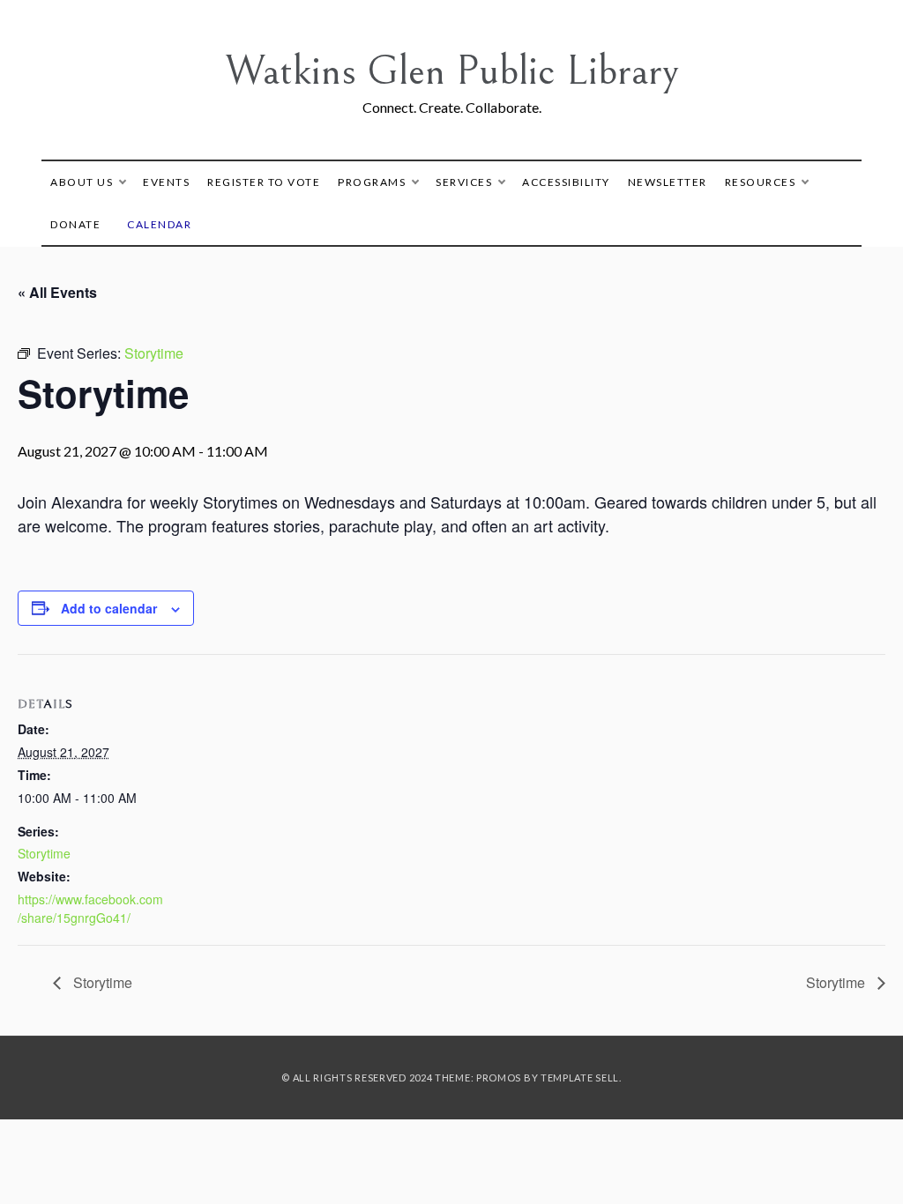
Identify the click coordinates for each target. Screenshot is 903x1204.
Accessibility (566, 182)
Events (166, 182)
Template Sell (580, 1077)
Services (464, 182)
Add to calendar (109, 608)
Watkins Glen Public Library (452, 71)
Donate (75, 224)
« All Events (57, 292)
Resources (760, 182)
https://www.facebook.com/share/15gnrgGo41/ (90, 908)
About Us (81, 182)
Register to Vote (263, 182)
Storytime (44, 853)
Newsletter (667, 182)
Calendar (159, 224)
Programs (372, 182)
